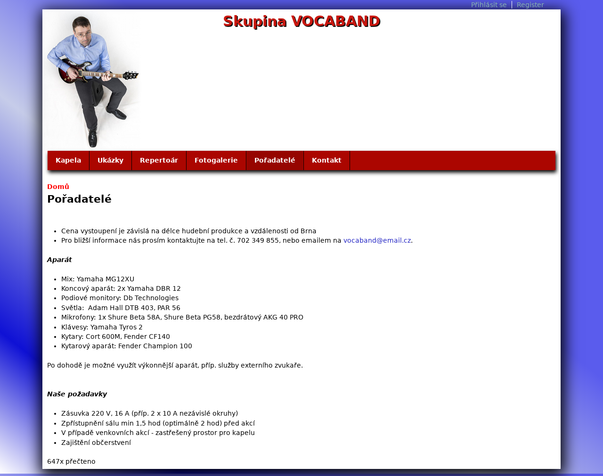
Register (530, 4)
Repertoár (159, 160)
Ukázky (110, 160)
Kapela (68, 160)
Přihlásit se (489, 4)
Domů (58, 186)
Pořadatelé (274, 160)
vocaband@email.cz (377, 240)
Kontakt (327, 160)
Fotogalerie (216, 160)
